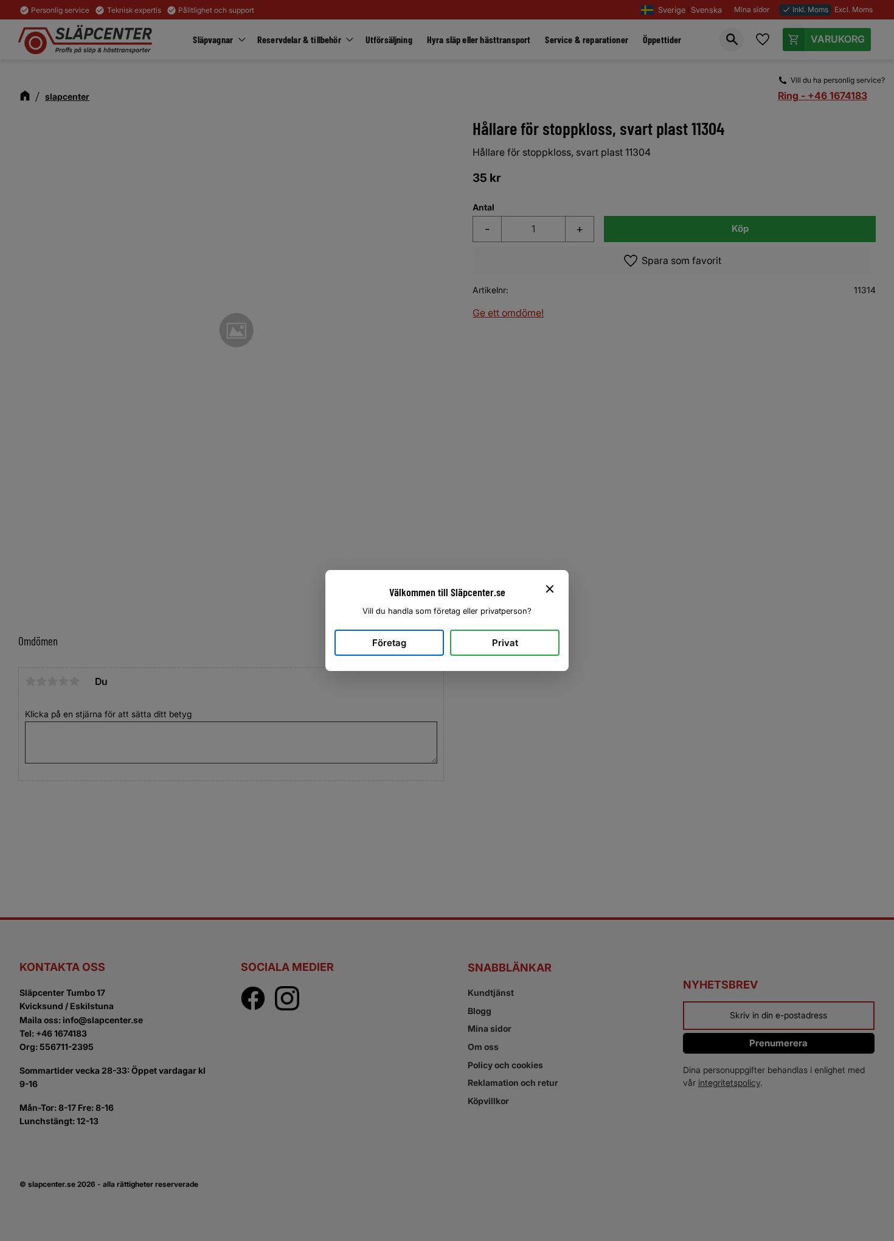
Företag (389, 642)
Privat (505, 642)
